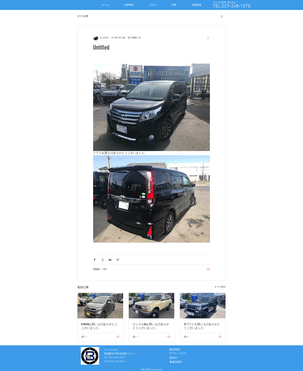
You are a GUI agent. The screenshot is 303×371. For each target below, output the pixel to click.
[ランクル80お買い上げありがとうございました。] (151, 305)
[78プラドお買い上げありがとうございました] (203, 305)
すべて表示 (220, 287)
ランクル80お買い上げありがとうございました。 (151, 326)
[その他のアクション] (208, 38)
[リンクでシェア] (117, 259)
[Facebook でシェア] (94, 259)
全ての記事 (82, 16)
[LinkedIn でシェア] (110, 259)
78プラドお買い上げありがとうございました (202, 326)
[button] (221, 16)
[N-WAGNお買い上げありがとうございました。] (100, 305)
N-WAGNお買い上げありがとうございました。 (99, 326)
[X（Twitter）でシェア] (102, 259)
